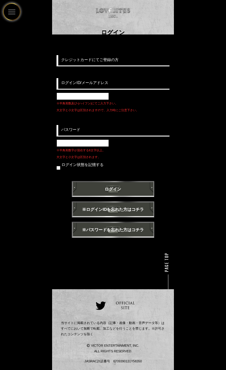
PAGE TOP (167, 262)
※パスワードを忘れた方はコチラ (113, 229)
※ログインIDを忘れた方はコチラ (113, 209)
